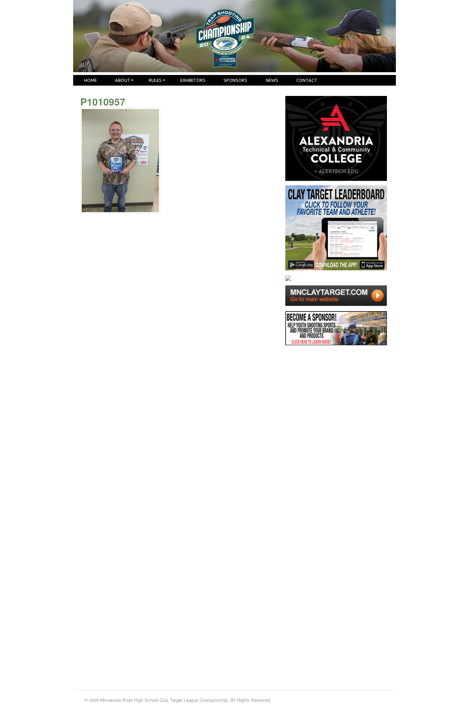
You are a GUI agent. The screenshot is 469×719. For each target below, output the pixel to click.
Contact (306, 80)
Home (90, 80)
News (272, 80)
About (122, 80)
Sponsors (235, 80)
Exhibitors (192, 80)
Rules (155, 80)
